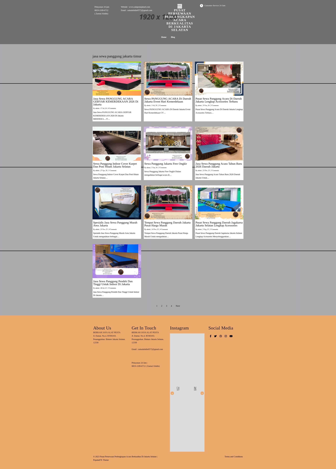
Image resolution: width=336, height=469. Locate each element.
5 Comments (215, 105)
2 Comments (162, 105)
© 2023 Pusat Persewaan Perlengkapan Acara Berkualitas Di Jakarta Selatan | (125, 456)
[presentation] (172, 393)
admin (97, 108)
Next (178, 306)
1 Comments (112, 170)
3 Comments (214, 229)
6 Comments (112, 108)
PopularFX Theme (101, 460)
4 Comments (113, 229)
